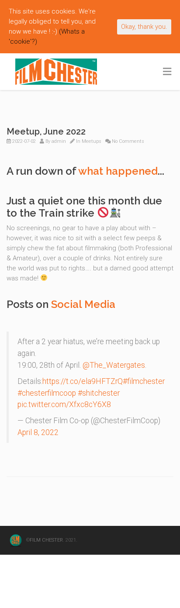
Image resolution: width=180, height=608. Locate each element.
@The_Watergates (114, 365)
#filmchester (144, 381)
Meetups (91, 141)
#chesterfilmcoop (46, 393)
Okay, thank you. (144, 27)
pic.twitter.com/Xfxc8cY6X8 (64, 404)
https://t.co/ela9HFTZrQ (82, 381)
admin (59, 141)
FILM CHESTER (46, 540)
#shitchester (99, 393)
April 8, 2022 (38, 432)
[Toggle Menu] (167, 72)
